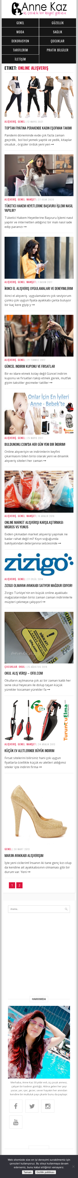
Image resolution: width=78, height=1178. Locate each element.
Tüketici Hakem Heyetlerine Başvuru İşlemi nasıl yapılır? (39, 208)
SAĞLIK (57, 32)
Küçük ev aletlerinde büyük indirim (29, 750)
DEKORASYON (20, 41)
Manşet (31, 199)
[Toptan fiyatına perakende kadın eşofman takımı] (39, 117)
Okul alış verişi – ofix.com (24, 673)
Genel (21, 121)
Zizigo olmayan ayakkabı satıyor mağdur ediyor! (38, 585)
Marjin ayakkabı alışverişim (24, 855)
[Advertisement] (39, 955)
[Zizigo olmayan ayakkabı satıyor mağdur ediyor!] (39, 575)
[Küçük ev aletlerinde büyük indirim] (39, 740)
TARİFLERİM (20, 50)
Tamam (27, 1172)
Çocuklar (11, 667)
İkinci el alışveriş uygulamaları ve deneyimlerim (39, 288)
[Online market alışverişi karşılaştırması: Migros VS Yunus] (39, 511)
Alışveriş (10, 121)
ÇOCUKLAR (58, 41)
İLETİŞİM (20, 59)
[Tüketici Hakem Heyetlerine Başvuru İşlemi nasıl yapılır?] (39, 195)
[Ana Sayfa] (39, 15)
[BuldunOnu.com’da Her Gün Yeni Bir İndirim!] (39, 433)
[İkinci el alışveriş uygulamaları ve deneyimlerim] (39, 278)
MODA (20, 32)
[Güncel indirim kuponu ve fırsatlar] (39, 355)
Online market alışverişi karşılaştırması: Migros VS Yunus (34, 524)
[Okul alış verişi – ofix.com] (39, 662)
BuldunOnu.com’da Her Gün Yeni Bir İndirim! (35, 444)
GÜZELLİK (58, 23)
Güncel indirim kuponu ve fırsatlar (30, 366)
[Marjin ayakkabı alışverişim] (39, 845)
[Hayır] (73, 1166)
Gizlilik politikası (46, 1172)
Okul (22, 667)
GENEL (20, 23)
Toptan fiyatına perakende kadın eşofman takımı (38, 127)
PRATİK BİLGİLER (58, 50)
